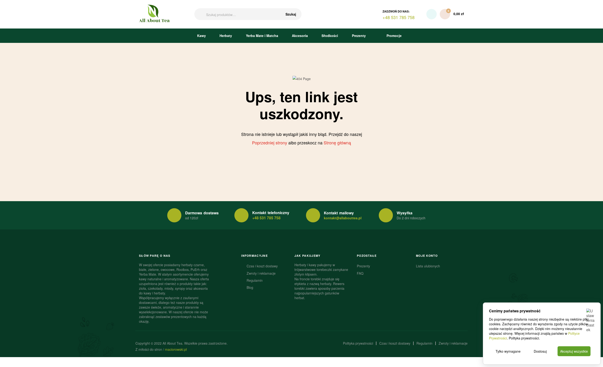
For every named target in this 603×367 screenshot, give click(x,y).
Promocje (394, 35)
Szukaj (290, 14)
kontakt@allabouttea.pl (343, 218)
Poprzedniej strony (269, 142)
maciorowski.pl (176, 349)
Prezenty (359, 35)
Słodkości (330, 35)
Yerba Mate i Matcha (262, 35)
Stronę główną (337, 142)
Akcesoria (300, 35)
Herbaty (226, 35)
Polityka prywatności (524, 338)
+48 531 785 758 (266, 217)
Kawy (201, 35)
